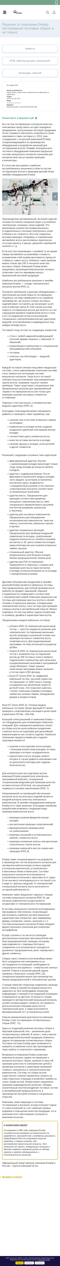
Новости (30, 48)
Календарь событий (30, 73)
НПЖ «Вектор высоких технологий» (30, 60)
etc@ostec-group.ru (14, 103)
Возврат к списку (12, 1177)
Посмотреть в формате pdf (18, 118)
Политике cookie (44, 1259)
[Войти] (54, 12)
